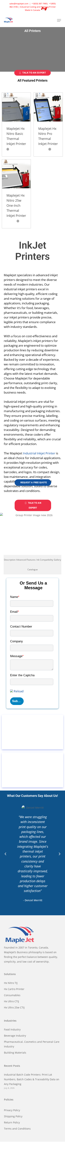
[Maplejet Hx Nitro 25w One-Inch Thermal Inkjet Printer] (16, 173)
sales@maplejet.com (18, 3)
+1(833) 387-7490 (39, 3)
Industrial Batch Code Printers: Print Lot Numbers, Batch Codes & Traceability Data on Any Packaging (31, 1079)
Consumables (12, 995)
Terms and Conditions (17, 1128)
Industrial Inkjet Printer (39, 453)
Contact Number (21, 626)
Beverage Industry (15, 1035)
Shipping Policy (13, 1116)
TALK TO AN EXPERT (34, 72)
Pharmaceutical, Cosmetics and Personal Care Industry (31, 1044)
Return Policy (12, 1122)
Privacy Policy (12, 1110)
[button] (59, 20)
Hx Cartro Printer (14, 989)
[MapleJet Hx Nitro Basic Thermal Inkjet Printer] (16, 107)
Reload (18, 691)
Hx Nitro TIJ (11, 983)
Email (14, 611)
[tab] (10, 560)
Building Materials (15, 1052)
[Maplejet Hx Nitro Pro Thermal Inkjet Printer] (48, 107)
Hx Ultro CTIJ (11, 1001)
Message (17, 656)
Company (16, 641)
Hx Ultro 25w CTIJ (14, 1007)
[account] (44, 20)
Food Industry (12, 1029)
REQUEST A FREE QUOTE (33, 482)
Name (14, 597)
